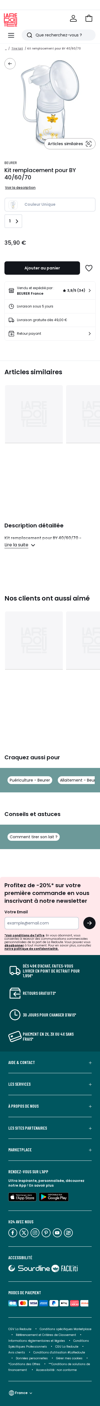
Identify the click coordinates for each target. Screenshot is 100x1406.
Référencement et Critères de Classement (46, 1335)
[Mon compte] (73, 18)
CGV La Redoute (19, 1329)
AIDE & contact (21, 1062)
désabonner (14, 945)
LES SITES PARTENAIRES (27, 1127)
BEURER (10, 162)
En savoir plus (41, 1185)
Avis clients (16, 1352)
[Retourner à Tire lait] (10, 63)
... (6, 48)
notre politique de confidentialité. (31, 949)
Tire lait (17, 48)
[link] (50, 290)
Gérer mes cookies (69, 1358)
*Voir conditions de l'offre (24, 935)
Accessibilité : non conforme (56, 1370)
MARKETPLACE (20, 1149)
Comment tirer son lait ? (34, 837)
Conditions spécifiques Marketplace (65, 1329)
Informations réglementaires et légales (36, 1341)
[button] (89, 18)
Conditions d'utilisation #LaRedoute (59, 1352)
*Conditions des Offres (24, 1364)
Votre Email (16, 912)
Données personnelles (32, 1358)
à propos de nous (23, 1106)
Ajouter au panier (42, 268)
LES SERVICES (19, 1084)
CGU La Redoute (66, 1347)
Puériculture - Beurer (30, 780)
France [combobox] (21, 1392)
